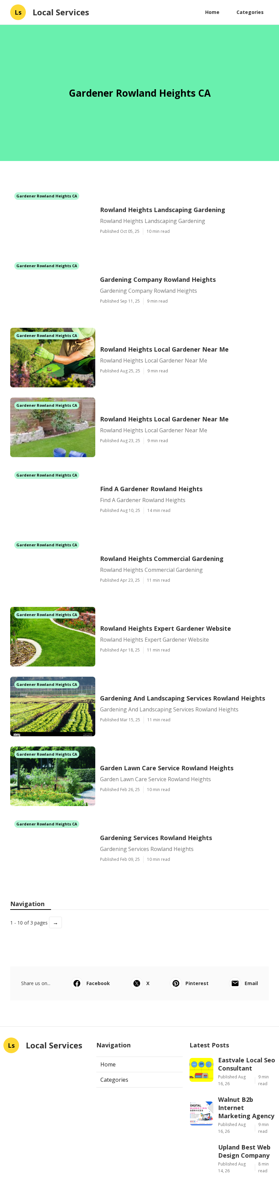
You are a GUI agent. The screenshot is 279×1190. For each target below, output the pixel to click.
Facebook (98, 983)
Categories (250, 12)
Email (251, 983)
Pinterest (197, 983)
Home (212, 12)
